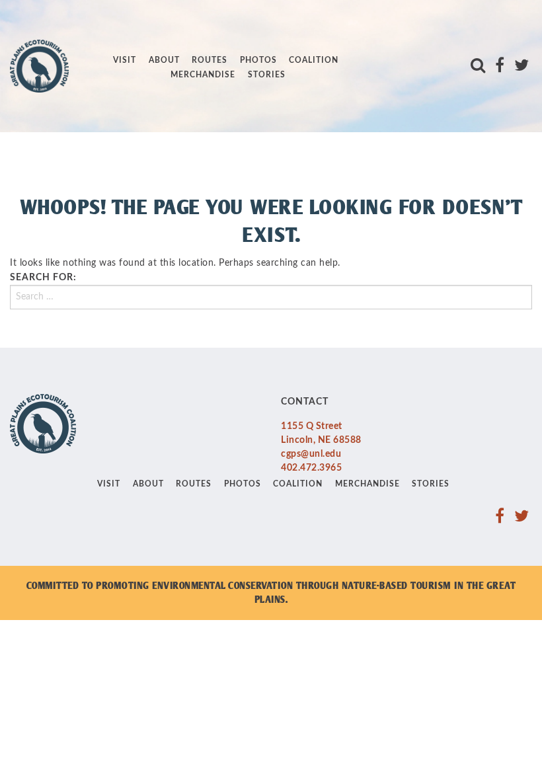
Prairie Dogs (147, 50)
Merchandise (203, 75)
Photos (258, 60)
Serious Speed (150, 137)
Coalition (313, 60)
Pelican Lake (146, 28)
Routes (209, 60)
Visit (124, 60)
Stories (267, 75)
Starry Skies (146, 159)
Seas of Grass (150, 116)
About (164, 60)
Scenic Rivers (149, 94)
